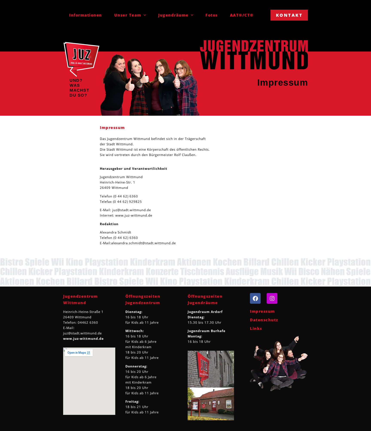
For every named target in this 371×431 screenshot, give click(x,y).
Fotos (211, 15)
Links (256, 328)
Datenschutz (264, 319)
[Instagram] (272, 298)
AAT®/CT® (242, 15)
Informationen (85, 15)
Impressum (262, 311)
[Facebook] (255, 298)
